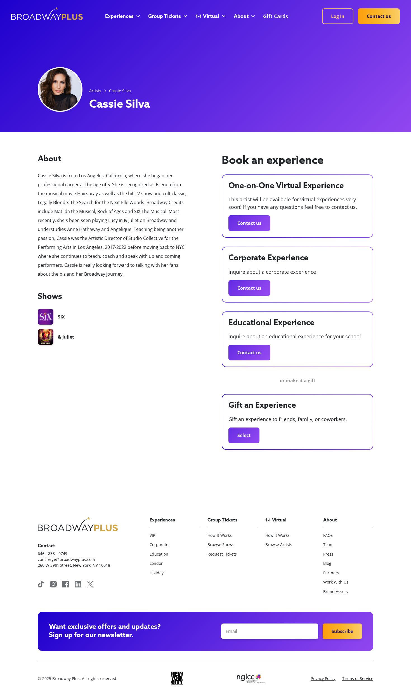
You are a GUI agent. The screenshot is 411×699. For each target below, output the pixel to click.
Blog (327, 563)
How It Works (219, 535)
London (157, 563)
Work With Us (335, 582)
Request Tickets (222, 554)
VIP (152, 535)
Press (328, 554)
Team (328, 544)
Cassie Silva (120, 90)
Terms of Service (357, 678)
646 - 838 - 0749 (52, 553)
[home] (47, 13)
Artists (95, 90)
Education (159, 554)
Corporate (159, 544)
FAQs (328, 535)
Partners (331, 572)
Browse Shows (220, 544)
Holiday (157, 572)
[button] (122, 16)
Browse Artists (278, 544)
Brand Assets (335, 591)
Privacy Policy (323, 678)
